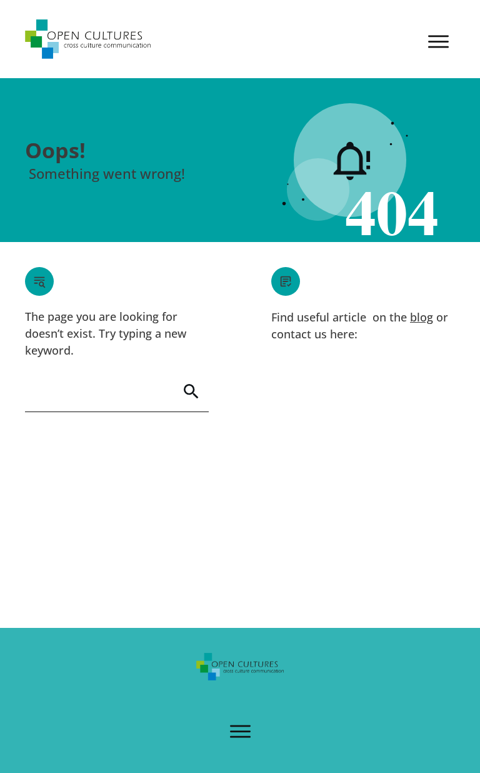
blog (421, 317)
